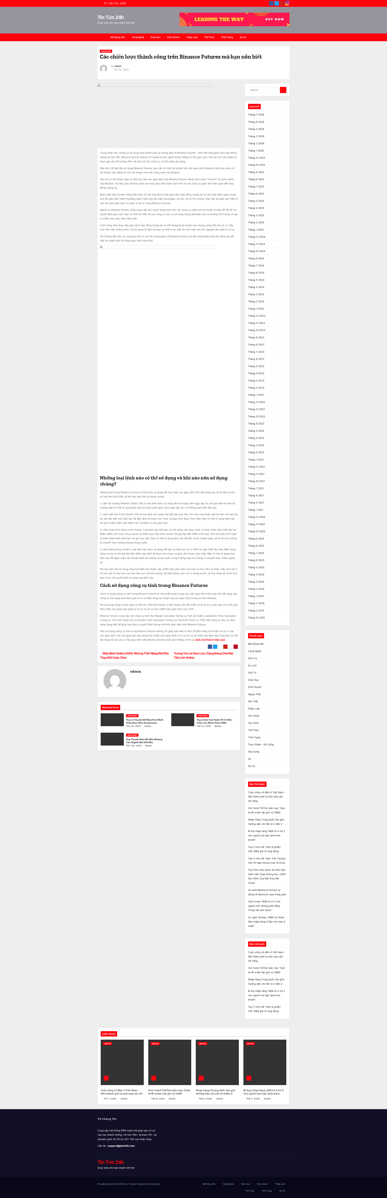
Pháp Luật (192, 37)
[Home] (102, 37)
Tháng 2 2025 (256, 222)
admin (118, 66)
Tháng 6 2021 (256, 495)
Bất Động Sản (118, 37)
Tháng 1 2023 (256, 394)
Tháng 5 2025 (256, 200)
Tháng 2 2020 (256, 588)
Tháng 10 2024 (256, 251)
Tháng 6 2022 (256, 423)
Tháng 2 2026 (256, 143)
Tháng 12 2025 (256, 157)
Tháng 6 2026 (256, 121)
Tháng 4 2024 (256, 287)
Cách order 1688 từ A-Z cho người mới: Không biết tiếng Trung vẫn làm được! (264, 906)
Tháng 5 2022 (256, 430)
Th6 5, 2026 (253, 1098)
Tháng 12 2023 (256, 315)
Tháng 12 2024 (256, 236)
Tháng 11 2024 (256, 244)
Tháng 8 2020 (256, 545)
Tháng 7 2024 (256, 265)
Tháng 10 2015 (256, 617)
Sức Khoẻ (253, 715)
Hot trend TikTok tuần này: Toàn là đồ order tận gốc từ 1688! (169, 1092)
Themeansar (153, 1184)
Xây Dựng (253, 751)
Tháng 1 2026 (256, 150)
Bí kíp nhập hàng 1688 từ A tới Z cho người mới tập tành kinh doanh (266, 835)
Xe (249, 758)
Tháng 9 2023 (256, 337)
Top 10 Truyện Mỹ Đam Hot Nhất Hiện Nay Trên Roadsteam (144, 721)
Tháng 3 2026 (256, 136)
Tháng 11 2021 (256, 473)
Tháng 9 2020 (256, 538)
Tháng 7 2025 (256, 186)
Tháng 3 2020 (256, 581)
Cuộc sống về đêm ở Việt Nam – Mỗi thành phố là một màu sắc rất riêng (266, 796)
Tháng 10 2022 (256, 416)
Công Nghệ (138, 37)
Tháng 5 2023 (256, 366)
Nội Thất (253, 701)
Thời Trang (227, 37)
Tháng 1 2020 (256, 596)
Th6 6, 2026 (205, 1098)
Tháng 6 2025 (256, 193)
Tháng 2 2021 (256, 502)
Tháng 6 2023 (256, 358)
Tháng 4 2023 (256, 373)
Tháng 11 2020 (256, 524)
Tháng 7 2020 (256, 552)
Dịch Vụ (252, 658)
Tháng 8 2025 (256, 179)
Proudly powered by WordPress (113, 1184)
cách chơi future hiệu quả (210, 639)
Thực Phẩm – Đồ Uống (261, 744)
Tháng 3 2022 (256, 445)
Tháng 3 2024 (256, 294)
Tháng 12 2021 (256, 466)
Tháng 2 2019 (256, 610)
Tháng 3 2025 (256, 215)
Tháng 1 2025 (256, 229)
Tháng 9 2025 (256, 172)
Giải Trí (252, 672)
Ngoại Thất (254, 694)
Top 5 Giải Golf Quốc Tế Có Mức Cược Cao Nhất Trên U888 (214, 721)
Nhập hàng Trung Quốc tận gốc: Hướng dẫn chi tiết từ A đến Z (216, 1092)
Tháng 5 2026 (256, 128)
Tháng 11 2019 (256, 603)
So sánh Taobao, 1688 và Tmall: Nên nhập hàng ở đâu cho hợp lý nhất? (266, 921)
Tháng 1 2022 (256, 459)
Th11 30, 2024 (134, 745)
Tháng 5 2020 (256, 567)
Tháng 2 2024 (256, 301)
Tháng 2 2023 (256, 387)
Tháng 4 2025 (256, 208)
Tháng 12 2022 (256, 402)
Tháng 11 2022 (256, 409)
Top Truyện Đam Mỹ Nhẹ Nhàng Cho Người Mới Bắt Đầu (144, 741)
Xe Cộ (243, 37)
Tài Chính (253, 722)
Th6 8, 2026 (158, 1098)
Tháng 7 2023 (256, 351)
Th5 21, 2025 (204, 726)
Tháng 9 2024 (256, 258)
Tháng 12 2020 (256, 516)
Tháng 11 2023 (256, 323)
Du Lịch (252, 665)
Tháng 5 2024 (256, 279)
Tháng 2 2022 (256, 452)
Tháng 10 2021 (256, 481)
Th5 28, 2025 (133, 726)
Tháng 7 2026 (256, 114)
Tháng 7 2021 (256, 488)
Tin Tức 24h (111, 17)
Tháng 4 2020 (256, 574)
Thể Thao (209, 37)
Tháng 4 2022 (256, 437)
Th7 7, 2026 (110, 1098)
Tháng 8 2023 (256, 344)
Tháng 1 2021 (255, 509)
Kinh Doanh (173, 37)
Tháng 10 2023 (256, 330)
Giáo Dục (156, 37)
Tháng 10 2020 (256, 531)
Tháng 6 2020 (256, 560)
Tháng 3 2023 (256, 380)
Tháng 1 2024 (256, 308)
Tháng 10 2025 (256, 164)
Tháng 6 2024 (256, 272)
